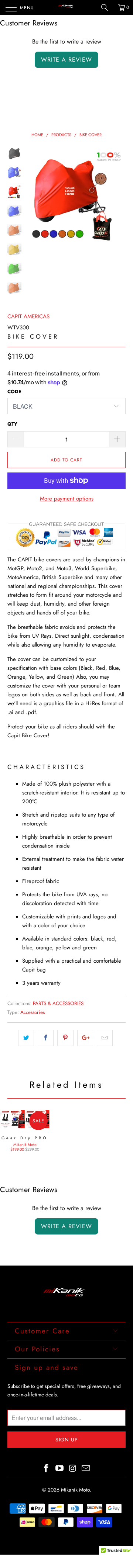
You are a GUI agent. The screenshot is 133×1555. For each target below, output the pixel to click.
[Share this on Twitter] (26, 1038)
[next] (118, 201)
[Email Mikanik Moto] (86, 1468)
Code (14, 391)
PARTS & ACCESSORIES (58, 1003)
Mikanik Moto (75, 1489)
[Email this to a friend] (105, 1038)
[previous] (34, 201)
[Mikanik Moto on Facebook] (46, 1468)
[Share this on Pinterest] (65, 1038)
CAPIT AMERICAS (28, 316)
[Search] (107, 7)
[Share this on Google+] (85, 1038)
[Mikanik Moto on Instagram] (72, 1468)
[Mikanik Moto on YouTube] (59, 1468)
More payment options (66, 499)
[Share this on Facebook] (46, 1038)
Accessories (32, 1012)
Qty (12, 423)
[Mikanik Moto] (66, 7)
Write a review (66, 59)
